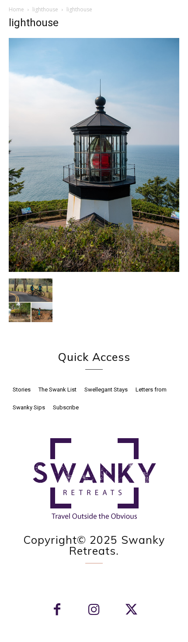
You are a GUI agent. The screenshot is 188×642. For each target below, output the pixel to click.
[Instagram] (94, 610)
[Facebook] (57, 610)
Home (16, 9)
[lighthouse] (94, 269)
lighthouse (45, 9)
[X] (131, 610)
